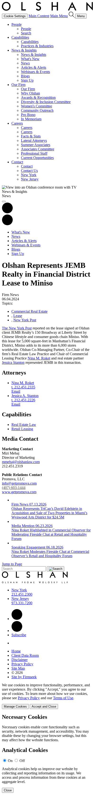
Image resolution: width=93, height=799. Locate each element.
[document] (46, 753)
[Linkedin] (16, 619)
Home (16, 651)
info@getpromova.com (19, 485)
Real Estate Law (23, 425)
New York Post (24, 320)
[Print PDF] (7, 212)
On (10, 761)
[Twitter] (16, 631)
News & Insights (24, 50)
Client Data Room (25, 655)
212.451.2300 (21, 594)
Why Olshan (30, 93)
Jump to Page (12, 564)
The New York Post (17, 328)
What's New (30, 59)
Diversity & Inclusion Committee (46, 102)
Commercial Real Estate (29, 311)
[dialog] (46, 696)
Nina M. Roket (39, 358)
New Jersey (30, 179)
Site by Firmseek (24, 677)
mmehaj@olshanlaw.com (21, 462)
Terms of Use (63, 698)
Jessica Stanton (13, 362)
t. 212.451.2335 (23, 387)
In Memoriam (31, 119)
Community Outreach (37, 110)
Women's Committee (36, 106)
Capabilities (20, 37)
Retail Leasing (22, 429)
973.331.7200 (21, 603)
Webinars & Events (35, 72)
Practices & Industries (37, 46)
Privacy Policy (22, 664)
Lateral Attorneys (34, 140)
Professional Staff (34, 153)
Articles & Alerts (33, 67)
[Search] (72, 16)
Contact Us (29, 171)
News (25, 63)
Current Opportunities (37, 158)
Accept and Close (44, 706)
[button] (7, 224)
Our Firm (18, 85)
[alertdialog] (46, 753)
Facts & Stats (31, 136)
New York (28, 175)
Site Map (18, 668)
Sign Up (27, 80)
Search (26, 33)
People (16, 24)
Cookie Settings (15, 16)
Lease (17, 316)
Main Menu (59, 16)
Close (8, 790)
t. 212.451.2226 (23, 400)
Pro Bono (28, 115)
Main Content (39, 16)
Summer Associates (35, 145)
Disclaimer (19, 660)
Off (22, 761)
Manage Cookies (15, 706)
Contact (17, 162)
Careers (17, 123)
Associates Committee (37, 149)
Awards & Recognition (38, 97)
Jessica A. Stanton (25, 396)
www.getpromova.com (19, 492)
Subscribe (18, 635)
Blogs (25, 76)
